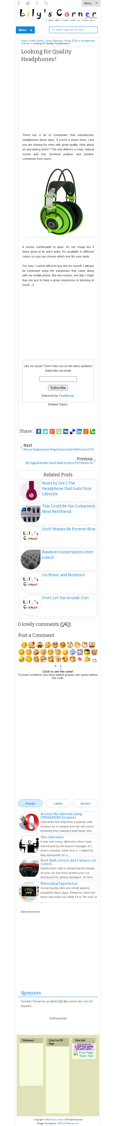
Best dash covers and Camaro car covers (68, 862)
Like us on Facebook (19, 3)
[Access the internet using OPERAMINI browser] (29, 822)
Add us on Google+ (37, 3)
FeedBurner (66, 395)
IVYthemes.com (71, 1123)
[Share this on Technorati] (92, 431)
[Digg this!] (65, 431)
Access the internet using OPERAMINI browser (61, 815)
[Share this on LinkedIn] (79, 431)
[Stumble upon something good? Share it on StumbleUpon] (59, 431)
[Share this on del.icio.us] (72, 431)
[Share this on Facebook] (38, 431)
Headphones (88, 40)
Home (24, 40)
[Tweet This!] (45, 431)
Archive (85, 803)
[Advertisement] (58, 99)
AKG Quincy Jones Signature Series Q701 (54, 40)
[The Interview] (29, 846)
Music (26, 43)
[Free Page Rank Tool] (84, 1055)
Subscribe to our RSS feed (46, 3)
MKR (60, 1123)
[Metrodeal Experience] (29, 892)
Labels (58, 803)
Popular (30, 803)
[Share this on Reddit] (85, 431)
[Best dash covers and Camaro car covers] (29, 869)
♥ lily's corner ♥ (57, 1119)
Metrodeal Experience (59, 883)
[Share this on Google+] (52, 431)
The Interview (51, 837)
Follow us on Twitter (28, 3)
